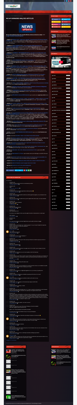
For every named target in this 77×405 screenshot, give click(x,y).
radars (60, 164)
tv (60, 192)
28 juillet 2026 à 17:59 (14, 338)
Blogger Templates (38, 403)
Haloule (11, 318)
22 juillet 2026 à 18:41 (14, 330)
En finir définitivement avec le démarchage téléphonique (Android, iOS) (29, 121)
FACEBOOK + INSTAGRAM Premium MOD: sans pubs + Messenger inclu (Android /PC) (17, 351)
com (9, 167)
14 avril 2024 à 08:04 (13, 208)
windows (60, 205)
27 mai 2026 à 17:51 (13, 303)
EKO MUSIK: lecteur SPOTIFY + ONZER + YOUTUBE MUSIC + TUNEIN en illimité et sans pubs (30, 98)
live (60, 142)
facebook (60, 119)
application (60, 91)
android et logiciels (60, 88)
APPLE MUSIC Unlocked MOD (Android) (20, 95)
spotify (60, 180)
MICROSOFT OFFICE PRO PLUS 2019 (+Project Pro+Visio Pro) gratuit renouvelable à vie (29, 157)
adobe (60, 81)
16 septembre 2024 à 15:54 (15, 236)
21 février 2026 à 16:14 (14, 291)
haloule (12, 167)
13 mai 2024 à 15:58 (13, 222)
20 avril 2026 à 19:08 (13, 299)
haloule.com (16, 167)
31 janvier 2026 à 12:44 (14, 282)
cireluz (11, 277)
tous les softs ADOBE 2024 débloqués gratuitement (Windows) (25, 128)
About (10, 0)
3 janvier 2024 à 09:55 (14, 195)
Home (6, 0)
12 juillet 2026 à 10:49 (14, 325)
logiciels (60, 145)
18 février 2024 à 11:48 (14, 199)
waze (60, 202)
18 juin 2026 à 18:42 (13, 312)
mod (60, 151)
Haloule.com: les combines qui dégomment (18, 403)
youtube (60, 208)
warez (10, 15)
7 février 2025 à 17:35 (14, 253)
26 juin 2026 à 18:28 (13, 321)
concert (60, 103)
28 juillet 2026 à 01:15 (14, 333)
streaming (60, 183)
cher (60, 97)
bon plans (60, 94)
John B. (11, 231)
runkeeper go (60, 170)
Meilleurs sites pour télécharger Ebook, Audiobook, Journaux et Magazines (30, 86)
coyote (60, 107)
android (60, 84)
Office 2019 (60, 161)
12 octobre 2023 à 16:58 (14, 184)
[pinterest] (70, 1)
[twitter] (67, 1)
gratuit (60, 122)
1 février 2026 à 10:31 (14, 286)
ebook (60, 113)
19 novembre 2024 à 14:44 (15, 249)
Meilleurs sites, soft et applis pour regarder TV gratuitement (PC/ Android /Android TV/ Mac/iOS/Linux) (64, 35)
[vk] (66, 24)
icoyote (60, 135)
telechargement (60, 186)
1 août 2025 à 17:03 (13, 271)
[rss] (56, 22)
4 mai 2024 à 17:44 (13, 216)
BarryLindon (12, 335)
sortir (60, 176)
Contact (13, 0)
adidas (60, 78)
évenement (60, 116)
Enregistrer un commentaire (11, 340)
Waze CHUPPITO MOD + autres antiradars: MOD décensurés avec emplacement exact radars (24, 46)
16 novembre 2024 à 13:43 (15, 245)
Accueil (7, 15)
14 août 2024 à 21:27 (13, 233)
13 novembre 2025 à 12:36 (15, 279)
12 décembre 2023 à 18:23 (14, 188)
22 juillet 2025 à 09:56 (14, 262)
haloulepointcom (21, 167)
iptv (60, 138)
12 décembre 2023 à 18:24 (14, 192)
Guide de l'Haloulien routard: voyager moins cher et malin (24, 163)
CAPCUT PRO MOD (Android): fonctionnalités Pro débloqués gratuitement (29, 124)
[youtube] (56, 27)
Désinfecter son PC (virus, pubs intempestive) (21, 165)
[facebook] (65, 1)
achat (60, 75)
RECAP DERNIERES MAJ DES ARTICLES (63, 46)
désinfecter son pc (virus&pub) (60, 110)
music (60, 157)
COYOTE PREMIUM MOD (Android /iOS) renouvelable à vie (18, 356)
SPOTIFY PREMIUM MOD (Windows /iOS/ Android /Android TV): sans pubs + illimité (18, 396)
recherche (60, 167)
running (60, 173)
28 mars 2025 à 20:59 (14, 259)
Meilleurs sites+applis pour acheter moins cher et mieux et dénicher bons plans (28, 160)
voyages (60, 195)
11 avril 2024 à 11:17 (13, 204)
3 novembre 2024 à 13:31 (14, 241)
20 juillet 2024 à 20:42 (14, 229)
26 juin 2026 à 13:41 (13, 316)
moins (60, 154)
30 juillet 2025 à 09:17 (14, 267)
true (25, 167)
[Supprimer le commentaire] (19, 188)
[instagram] (69, 1)
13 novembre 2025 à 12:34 (15, 275)
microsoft (60, 148)
